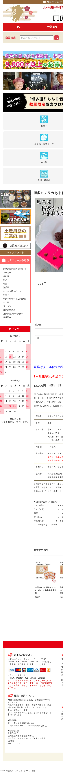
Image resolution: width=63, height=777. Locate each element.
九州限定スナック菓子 (13, 314)
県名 (5, 280)
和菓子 (6, 284)
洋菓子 (6, 287)
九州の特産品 (9, 310)
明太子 (6, 295)
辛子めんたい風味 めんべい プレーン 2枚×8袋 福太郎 (45, 590)
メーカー (7, 272)
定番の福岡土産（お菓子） (15, 269)
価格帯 (6, 276)
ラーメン (7, 306)
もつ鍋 (6, 302)
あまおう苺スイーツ (12, 291)
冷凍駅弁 (7, 317)
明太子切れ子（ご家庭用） (15, 299)
